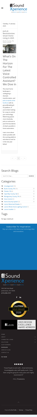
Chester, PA (7, 191)
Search (31, 176)
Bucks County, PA (8, 41)
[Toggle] (34, 188)
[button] (2, 8)
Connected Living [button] (7, 339)
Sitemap (21, 410)
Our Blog (4, 347)
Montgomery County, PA (11, 196)
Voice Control (7, 42)
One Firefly (13, 410)
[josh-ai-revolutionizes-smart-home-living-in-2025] (9, 48)
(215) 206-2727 (6, 293)
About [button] (3, 337)
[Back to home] (18, 8)
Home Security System (11, 201)
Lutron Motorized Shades (12, 204)
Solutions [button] (4, 342)
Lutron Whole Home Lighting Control (15, 207)
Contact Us (5, 352)
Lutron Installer (8, 209)
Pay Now (4, 357)
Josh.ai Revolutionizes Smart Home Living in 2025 (9, 34)
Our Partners (6, 344)
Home (3, 334)
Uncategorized (8, 186)
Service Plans (6, 350)
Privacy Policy (29, 410)
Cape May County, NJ (10, 194)
